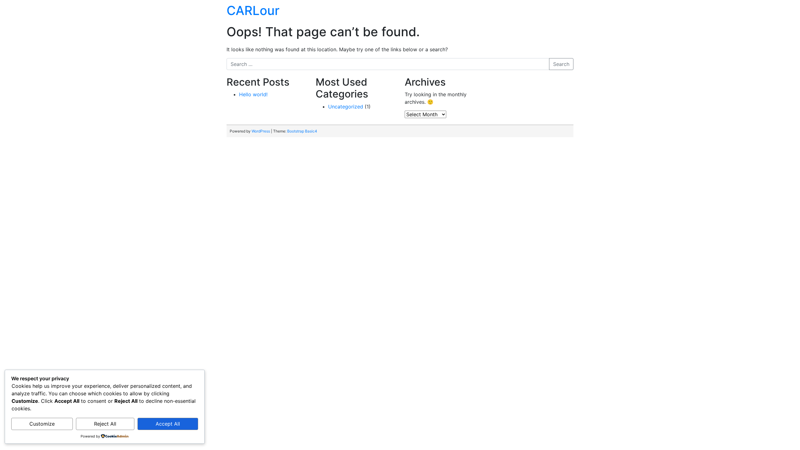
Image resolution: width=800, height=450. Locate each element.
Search (561, 64)
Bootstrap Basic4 (302, 131)
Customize (42, 424)
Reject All (105, 424)
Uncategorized (345, 106)
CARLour (253, 10)
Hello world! (253, 94)
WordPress (261, 131)
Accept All (168, 424)
